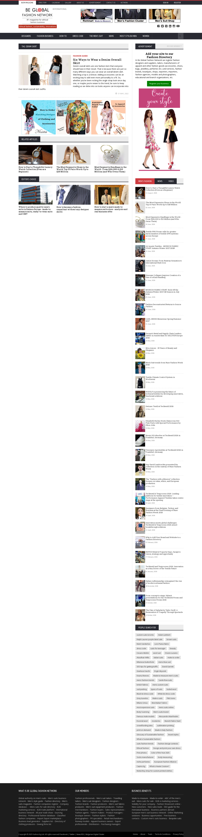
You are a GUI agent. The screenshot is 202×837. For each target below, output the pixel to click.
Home (135, 834)
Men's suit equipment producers (100, 807)
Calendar (56, 2)
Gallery (68, 2)
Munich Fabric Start (172, 721)
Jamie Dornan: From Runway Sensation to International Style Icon (164, 261)
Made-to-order (156, 798)
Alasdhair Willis (143, 657)
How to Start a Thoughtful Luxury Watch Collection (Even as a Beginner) (35, 169)
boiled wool (171, 689)
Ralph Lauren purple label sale (149, 639)
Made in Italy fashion (163, 730)
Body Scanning (143, 712)
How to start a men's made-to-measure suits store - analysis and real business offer (110, 209)
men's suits (41, 798)
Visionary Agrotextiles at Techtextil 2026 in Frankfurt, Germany (164, 451)
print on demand (144, 730)
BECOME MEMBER (173, 46)
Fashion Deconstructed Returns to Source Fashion (163, 305)
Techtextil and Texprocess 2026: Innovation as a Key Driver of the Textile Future (164, 567)
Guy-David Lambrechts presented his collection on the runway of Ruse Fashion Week (163, 466)
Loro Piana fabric (162, 644)
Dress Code (78, 35)
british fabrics (142, 684)
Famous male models (145, 716)
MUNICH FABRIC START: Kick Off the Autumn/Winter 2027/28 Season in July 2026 (162, 292)
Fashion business (45, 35)
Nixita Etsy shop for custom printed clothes (154, 771)
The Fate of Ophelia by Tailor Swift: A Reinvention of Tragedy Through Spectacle (164, 611)
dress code (141, 648)
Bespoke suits (175, 818)
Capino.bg (141, 766)
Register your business (159, 83)
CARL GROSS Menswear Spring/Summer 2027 (163, 320)
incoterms (156, 721)
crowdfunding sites (145, 725)
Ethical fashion (143, 748)
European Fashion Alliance (165, 761)
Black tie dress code (145, 694)
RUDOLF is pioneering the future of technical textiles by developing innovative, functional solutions (164, 393)
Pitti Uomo (171, 698)
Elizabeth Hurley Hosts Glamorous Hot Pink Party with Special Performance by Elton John (163, 423)
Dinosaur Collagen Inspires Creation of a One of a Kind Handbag (163, 276)
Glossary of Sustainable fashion (150, 734)
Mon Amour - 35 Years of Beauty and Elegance (161, 349)
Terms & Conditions (162, 834)
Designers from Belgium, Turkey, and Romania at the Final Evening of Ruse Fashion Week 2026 (162, 510)
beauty (173, 648)
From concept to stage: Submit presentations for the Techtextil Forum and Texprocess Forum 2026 (164, 597)
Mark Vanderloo (143, 644)
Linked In (170, 26)
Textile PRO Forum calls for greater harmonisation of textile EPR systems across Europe (162, 233)
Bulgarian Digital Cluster (95, 834)
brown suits (171, 639)
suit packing (142, 689)
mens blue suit (164, 662)
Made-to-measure (140, 798)
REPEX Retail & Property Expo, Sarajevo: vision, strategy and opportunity (163, 553)
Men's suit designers (91, 801)
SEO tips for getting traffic (147, 666)
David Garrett (167, 666)
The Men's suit (96, 35)
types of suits (156, 689)
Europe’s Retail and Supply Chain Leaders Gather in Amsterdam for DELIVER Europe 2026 (164, 335)
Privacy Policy (178, 834)
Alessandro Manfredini (168, 716)
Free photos (142, 752)
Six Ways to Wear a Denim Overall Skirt (97, 61)
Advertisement (95, 2)
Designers (26, 35)
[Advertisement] (101, 238)
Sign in (165, 2)
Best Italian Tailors (159, 703)
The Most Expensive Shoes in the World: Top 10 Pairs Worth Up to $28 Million (72, 169)
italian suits (158, 657)
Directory (43, 2)
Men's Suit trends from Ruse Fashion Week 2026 (164, 363)
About (142, 834)
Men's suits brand (160, 712)
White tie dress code (166, 694)
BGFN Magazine (27, 2)
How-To (63, 35)
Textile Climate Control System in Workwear (160, 378)
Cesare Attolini (143, 653)
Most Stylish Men (128, 35)
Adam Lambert (164, 635)
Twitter (162, 26)
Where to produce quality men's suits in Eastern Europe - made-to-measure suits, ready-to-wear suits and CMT (35, 210)
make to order (173, 657)
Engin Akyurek (160, 671)
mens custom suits (160, 684)
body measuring (165, 757)
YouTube (178, 26)
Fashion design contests (168, 743)
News (111, 35)
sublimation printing (165, 725)
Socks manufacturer (145, 757)
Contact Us (110, 2)
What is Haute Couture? (159, 766)
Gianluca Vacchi (143, 671)
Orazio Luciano (171, 653)
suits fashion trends (145, 743)
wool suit (157, 653)
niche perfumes (143, 761)
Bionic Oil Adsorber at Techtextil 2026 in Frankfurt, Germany (163, 436)
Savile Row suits (165, 680)
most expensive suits (145, 707)
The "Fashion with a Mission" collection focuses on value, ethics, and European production (163, 481)
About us (80, 2)
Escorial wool (142, 721)
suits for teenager (157, 648)
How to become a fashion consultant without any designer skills (72, 209)
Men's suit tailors (104, 798)
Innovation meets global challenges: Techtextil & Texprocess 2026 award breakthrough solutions (161, 525)
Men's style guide (35, 801)
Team (150, 834)
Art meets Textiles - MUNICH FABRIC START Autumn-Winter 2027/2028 (162, 247)
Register (177, 2)
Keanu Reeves (143, 675)
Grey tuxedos (142, 698)
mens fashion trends (145, 680)
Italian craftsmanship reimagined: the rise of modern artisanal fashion (164, 582)
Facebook (158, 26)
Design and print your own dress (167, 748)
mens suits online (166, 707)
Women (146, 35)
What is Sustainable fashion (148, 739)
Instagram (174, 26)
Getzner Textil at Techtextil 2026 (160, 406)
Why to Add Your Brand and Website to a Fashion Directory (163, 538)
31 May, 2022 (122, 93)
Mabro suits (157, 698)
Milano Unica (142, 703)
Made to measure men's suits (165, 675)
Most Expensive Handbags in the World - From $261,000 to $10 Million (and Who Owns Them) (110, 169)
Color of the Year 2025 (160, 752)
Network (124, 2)
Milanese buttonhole (145, 662)
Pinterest (166, 26)
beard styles (173, 734)
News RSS (80, 834)
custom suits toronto (145, 635)
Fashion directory (52, 801)
